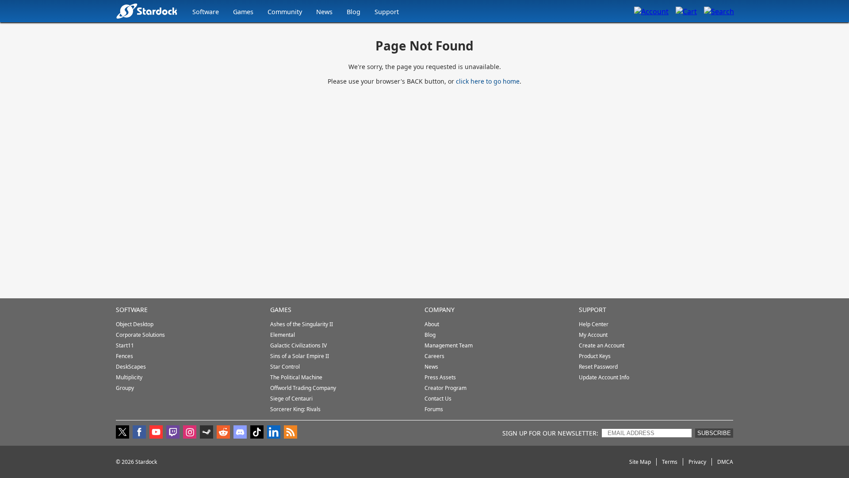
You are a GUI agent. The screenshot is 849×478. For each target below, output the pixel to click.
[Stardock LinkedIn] (273, 432)
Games (243, 12)
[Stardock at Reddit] (223, 432)
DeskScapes (131, 366)
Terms (669, 462)
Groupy (125, 388)
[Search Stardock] (719, 11)
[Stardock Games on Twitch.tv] (173, 432)
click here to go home (488, 81)
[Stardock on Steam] (206, 432)
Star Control (285, 366)
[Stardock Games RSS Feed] (290, 432)
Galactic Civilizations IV (298, 345)
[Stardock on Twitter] (122, 432)
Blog (353, 12)
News (324, 12)
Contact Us (437, 398)
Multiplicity (129, 377)
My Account (593, 335)
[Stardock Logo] (146, 11)
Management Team (448, 345)
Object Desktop (134, 324)
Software (205, 12)
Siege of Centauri (291, 398)
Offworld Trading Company (303, 388)
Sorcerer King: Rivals (295, 409)
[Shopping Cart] (686, 11)
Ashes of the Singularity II (301, 324)
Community (285, 12)
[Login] (651, 11)
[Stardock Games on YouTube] (156, 432)
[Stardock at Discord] (240, 432)
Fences (124, 356)
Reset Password (598, 366)
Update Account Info (604, 377)
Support (387, 12)
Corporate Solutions (140, 335)
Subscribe (714, 433)
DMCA (725, 462)
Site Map (640, 462)
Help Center (593, 324)
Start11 (125, 345)
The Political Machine (296, 377)
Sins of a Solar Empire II (299, 356)
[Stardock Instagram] (189, 432)
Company (439, 309)
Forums (433, 409)
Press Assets (440, 377)
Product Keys (595, 356)
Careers (434, 356)
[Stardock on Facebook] (139, 432)
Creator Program (445, 388)
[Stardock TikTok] (257, 432)
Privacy (697, 462)
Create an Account (601, 345)
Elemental (282, 335)
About (431, 324)
